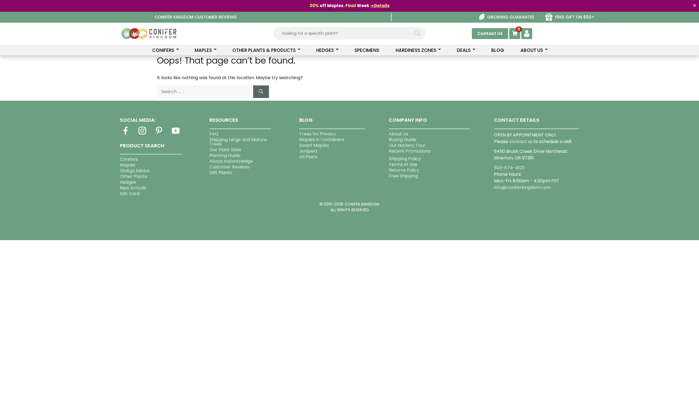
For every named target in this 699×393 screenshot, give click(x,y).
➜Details (380, 5)
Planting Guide (224, 155)
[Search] (261, 91)
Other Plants (133, 176)
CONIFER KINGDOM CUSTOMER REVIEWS (196, 17)
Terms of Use (403, 164)
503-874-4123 (509, 168)
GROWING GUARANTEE (510, 17)
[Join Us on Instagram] (142, 134)
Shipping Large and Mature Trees (238, 141)
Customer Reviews (229, 167)
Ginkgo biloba (134, 171)
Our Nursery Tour (407, 145)
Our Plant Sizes (225, 150)
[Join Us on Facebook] (125, 134)
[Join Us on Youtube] (176, 134)
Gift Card (130, 193)
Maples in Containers (321, 139)
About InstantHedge (231, 161)
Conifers (129, 159)
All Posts (308, 157)
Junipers (308, 151)
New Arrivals (133, 188)
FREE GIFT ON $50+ (575, 17)
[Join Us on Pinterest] (159, 134)
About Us (398, 134)
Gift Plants (220, 172)
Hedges (128, 182)
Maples (127, 165)
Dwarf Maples (314, 145)
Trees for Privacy (317, 134)
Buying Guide (402, 139)
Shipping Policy (405, 159)
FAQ (213, 134)
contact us (520, 141)
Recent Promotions (409, 151)
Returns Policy (404, 170)
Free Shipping (403, 176)
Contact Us (490, 33)
